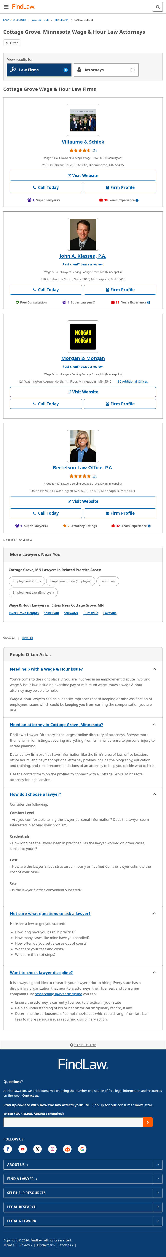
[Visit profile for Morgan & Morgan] (83, 337)
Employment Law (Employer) (70, 581)
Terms (8, 1245)
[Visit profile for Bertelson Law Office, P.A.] (83, 446)
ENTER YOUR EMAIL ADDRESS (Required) (33, 1114)
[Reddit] (67, 1149)
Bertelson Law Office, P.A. (83, 467)
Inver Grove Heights (24, 613)
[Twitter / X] (37, 1149)
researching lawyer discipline (58, 994)
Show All (9, 638)
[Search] (158, 7)
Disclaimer (45, 1245)
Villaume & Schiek (83, 141)
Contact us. (30, 1095)
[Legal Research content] (157, 1207)
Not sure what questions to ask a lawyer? (50, 913)
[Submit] (148, 1122)
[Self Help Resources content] (157, 1193)
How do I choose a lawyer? (35, 794)
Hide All (27, 638)
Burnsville (90, 613)
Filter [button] (13, 43)
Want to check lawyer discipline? (41, 972)
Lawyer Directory (14, 19)
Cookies (66, 1245)
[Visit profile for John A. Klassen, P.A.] (83, 234)
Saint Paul (51, 613)
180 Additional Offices (132, 381)
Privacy (25, 1245)
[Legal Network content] (157, 1221)
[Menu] (6, 6)
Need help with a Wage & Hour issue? (46, 669)
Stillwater (71, 613)
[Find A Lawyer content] (157, 1179)
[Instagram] (52, 1149)
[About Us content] (157, 1164)
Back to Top (85, 1045)
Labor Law (108, 581)
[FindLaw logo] (25, 7)
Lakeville (110, 613)
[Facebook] (7, 1149)
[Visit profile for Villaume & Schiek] (83, 120)
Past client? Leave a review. (83, 264)
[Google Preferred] (82, 1149)
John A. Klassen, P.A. (83, 255)
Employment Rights (27, 581)
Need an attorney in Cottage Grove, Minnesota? (56, 724)
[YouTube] (22, 1149)
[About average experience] (137, 200)
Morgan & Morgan (83, 358)
